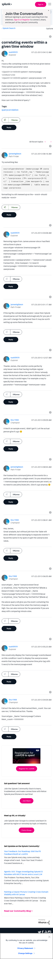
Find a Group (26, 830)
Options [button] (49, 28)
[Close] (49, 937)
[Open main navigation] (49, 4)
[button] (50, 37)
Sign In (40, 4)
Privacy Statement (25, 948)
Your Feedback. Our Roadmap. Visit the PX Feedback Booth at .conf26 (22, 852)
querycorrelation (10, 109)
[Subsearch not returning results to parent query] (46, 141)
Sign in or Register (22, 19)
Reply (9, 127)
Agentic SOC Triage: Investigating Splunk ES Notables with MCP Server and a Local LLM (23, 873)
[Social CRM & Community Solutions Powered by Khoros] (44, 921)
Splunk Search (9, 28)
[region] (26, 946)
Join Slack (27, 801)
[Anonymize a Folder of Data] (50, 141)
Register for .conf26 (26, 769)
